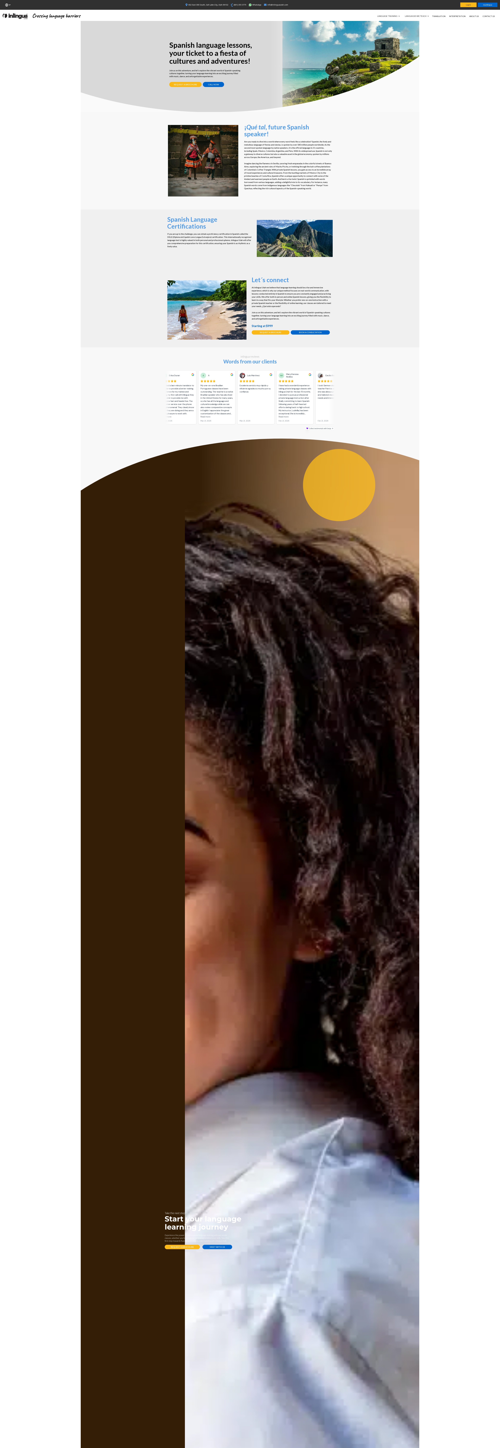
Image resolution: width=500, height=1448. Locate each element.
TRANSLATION (438, 16)
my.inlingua (487, 5)
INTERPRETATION (457, 16)
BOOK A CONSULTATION (310, 332)
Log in (468, 5)
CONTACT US (489, 16)
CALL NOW (213, 84)
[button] (8, 5)
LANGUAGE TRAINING (387, 16)
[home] (42, 16)
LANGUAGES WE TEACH (416, 16)
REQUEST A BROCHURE (185, 84)
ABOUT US (474, 16)
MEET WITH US (217, 1247)
